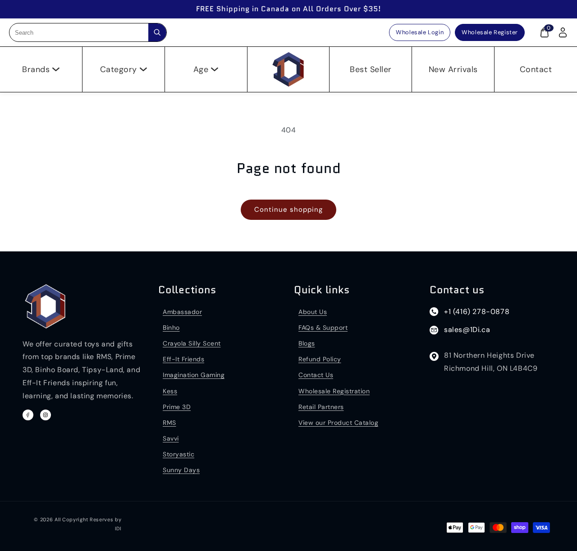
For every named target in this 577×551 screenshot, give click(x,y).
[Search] (157, 32)
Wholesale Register (490, 32)
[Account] (562, 32)
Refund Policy (319, 359)
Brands (36, 69)
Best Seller (371, 69)
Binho (171, 327)
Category (118, 69)
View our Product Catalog (338, 423)
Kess (170, 391)
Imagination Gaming (193, 375)
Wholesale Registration (334, 391)
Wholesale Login (420, 32)
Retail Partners (321, 407)
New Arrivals (453, 69)
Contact (536, 69)
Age (201, 69)
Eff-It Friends (183, 359)
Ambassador (182, 312)
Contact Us (315, 375)
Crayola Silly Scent (192, 343)
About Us (312, 312)
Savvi (171, 438)
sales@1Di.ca (467, 329)
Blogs (306, 343)
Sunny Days (181, 470)
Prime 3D (177, 407)
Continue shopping (288, 209)
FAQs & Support (323, 327)
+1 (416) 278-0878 (476, 311)
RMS (169, 423)
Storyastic (178, 454)
